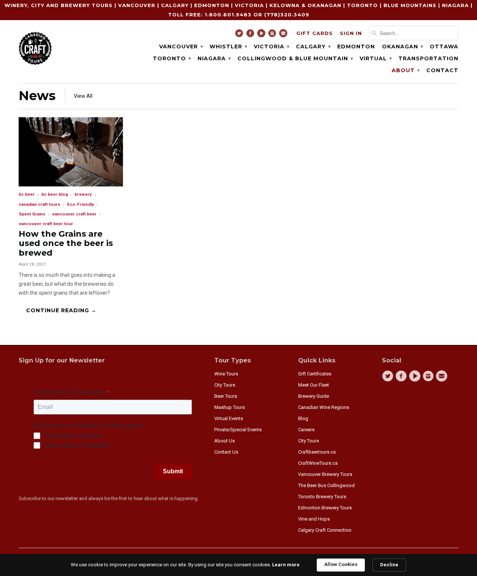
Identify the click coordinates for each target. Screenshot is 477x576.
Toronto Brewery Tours (322, 496)
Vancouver (180, 46)
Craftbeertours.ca (317, 452)
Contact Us (226, 452)
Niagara (214, 58)
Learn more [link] (286, 564)
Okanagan (402, 46)
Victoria (271, 46)
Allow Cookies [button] (340, 564)
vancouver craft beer (74, 214)
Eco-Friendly (80, 204)
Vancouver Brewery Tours (325, 474)
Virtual (375, 58)
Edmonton (356, 46)
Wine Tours (226, 374)
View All (83, 96)
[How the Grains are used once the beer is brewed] (71, 185)
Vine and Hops (314, 519)
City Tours (224, 385)
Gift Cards (314, 33)
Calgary (313, 46)
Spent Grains (32, 214)
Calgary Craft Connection (324, 530)
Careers (306, 429)
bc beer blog (54, 194)
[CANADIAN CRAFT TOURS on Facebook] (251, 35)
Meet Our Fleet (313, 385)
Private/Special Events (238, 429)
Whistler (228, 46)
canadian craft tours (39, 204)
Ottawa (444, 46)
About (405, 70)
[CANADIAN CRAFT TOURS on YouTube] (262, 35)
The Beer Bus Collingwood (326, 485)
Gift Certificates (314, 374)
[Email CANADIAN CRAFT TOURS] (284, 35)
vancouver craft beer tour (46, 223)
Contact (442, 70)
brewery (83, 194)
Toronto (171, 58)
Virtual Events (228, 418)
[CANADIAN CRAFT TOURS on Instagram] (273, 35)
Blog (303, 418)
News (37, 95)
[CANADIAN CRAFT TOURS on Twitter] (240, 35)
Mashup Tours (229, 407)
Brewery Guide (313, 396)
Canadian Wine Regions (323, 407)
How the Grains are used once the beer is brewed (66, 243)
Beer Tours (225, 396)
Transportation (428, 58)
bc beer (27, 194)
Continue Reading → (61, 310)
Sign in (351, 33)
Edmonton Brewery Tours (325, 508)
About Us (224, 441)
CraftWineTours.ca (318, 463)
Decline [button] (389, 564)
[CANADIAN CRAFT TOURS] (35, 47)
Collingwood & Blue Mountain (295, 58)
